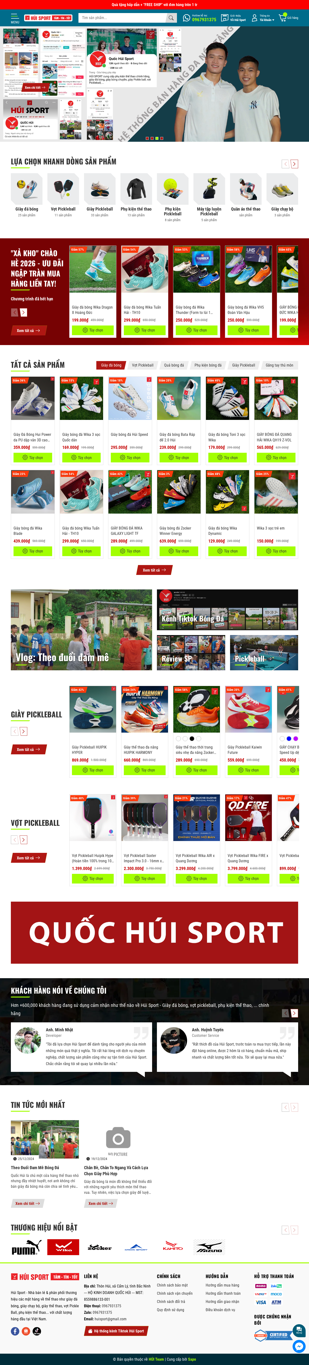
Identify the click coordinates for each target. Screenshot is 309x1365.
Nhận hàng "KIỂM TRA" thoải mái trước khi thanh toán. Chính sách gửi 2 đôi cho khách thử (154, 4)
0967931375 (111, 1306)
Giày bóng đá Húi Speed (129, 434)
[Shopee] (26, 1331)
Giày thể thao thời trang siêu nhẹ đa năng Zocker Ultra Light (195, 752)
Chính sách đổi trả (171, 1301)
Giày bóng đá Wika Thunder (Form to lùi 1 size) (193, 312)
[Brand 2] (63, 1247)
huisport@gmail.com (110, 1319)
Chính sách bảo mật (172, 1285)
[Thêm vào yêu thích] (111, 252)
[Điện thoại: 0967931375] (199, 18)
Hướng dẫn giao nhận (222, 1301)
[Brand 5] (173, 1247)
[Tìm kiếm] (171, 18)
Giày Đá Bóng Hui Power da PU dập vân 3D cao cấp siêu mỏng (32, 440)
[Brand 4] (136, 1247)
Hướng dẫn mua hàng (222, 1285)
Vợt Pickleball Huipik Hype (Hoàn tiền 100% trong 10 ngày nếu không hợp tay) (92, 861)
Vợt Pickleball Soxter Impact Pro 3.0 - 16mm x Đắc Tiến (143, 861)
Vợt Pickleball (35, 822)
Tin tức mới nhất (38, 1104)
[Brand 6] (209, 1247)
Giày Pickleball (36, 714)
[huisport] (48, 18)
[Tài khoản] (261, 18)
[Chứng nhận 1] (273, 1336)
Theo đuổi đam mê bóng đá (35, 1167)
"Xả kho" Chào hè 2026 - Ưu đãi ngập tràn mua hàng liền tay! (37, 268)
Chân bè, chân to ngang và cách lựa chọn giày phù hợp (116, 1170)
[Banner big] (154, 933)
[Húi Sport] (45, 1279)
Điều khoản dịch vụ (220, 1310)
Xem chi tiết (24, 1203)
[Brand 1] (26, 1247)
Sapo (192, 1359)
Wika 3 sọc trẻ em (271, 528)
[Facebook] (15, 1331)
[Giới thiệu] (233, 18)
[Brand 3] (100, 1247)
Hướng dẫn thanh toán (223, 1293)
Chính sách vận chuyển (175, 1293)
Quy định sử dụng (170, 1310)
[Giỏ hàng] (288, 18)
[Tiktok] (37, 1331)
